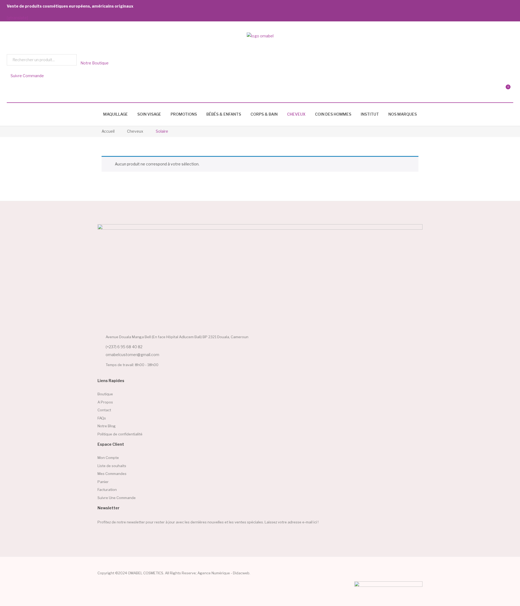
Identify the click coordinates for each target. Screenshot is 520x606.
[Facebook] (101, 535)
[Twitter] (132, 535)
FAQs (102, 418)
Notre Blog (107, 426)
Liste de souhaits (112, 466)
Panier (103, 482)
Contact (104, 410)
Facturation (107, 489)
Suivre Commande (27, 75)
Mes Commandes (112, 473)
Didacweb (241, 573)
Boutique (105, 394)
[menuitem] (115, 114)
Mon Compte (108, 457)
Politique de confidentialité (120, 434)
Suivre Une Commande (117, 498)
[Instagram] (111, 535)
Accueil (108, 131)
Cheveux (135, 131)
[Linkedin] (122, 535)
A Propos (105, 402)
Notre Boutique (94, 63)
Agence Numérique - (215, 573)
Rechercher (71, 59)
